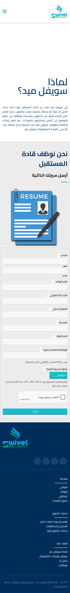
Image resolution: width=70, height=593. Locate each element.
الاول (65, 266)
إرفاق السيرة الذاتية (55, 369)
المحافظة (60, 336)
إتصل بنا (63, 560)
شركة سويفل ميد (58, 551)
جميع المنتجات (60, 500)
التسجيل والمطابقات (57, 526)
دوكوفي (63, 496)
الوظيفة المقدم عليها (54, 350)
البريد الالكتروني (57, 295)
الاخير (65, 275)
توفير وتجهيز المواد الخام (54, 521)
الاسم (62, 255)
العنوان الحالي (58, 309)
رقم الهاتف (60, 281)
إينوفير (64, 491)
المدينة (61, 322)
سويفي (63, 487)
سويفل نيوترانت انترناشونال (53, 556)
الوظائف (63, 565)
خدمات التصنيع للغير (57, 530)
